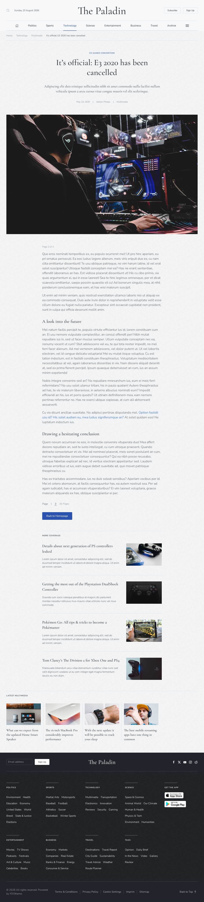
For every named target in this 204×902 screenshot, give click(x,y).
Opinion (129, 850)
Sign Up (190, 10)
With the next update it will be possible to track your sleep (99, 734)
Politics (11, 787)
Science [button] (90, 25)
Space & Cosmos (134, 797)
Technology (92, 787)
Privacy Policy (90, 892)
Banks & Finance (55, 862)
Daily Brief (142, 850)
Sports (50, 787)
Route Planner (93, 868)
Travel (89, 840)
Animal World (133, 803)
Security (101, 809)
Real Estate (67, 856)
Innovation (106, 803)
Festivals (24, 856)
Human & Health (134, 809)
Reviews (90, 809)
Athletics (51, 809)
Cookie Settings (112, 892)
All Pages (64, 503)
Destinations (92, 850)
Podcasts (11, 856)
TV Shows (23, 850)
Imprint (130, 892)
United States (14, 809)
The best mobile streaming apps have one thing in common (140, 734)
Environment (132, 822)
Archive (171, 25)
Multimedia (122, 101)
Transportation (109, 797)
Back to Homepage (57, 516)
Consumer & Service (57, 868)
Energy (71, 862)
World (27, 809)
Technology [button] (69, 25)
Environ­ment (13, 797)
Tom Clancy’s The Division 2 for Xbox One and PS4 (81, 660)
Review (129, 862)
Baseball (51, 803)
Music (27, 862)
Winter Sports (68, 816)
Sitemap (144, 892)
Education (11, 803)
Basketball (52, 816)
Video (144, 856)
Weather (108, 862)
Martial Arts (52, 797)
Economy (25, 803)
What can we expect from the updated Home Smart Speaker (22, 734)
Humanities (148, 822)
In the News (131, 856)
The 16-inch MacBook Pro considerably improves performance (62, 734)
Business (51, 840)
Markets (63, 850)
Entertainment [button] (112, 25)
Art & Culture (13, 862)
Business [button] (136, 25)
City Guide (91, 856)
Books (24, 868)
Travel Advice (93, 862)
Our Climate (150, 803)
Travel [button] (154, 25)
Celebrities (12, 868)
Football (63, 803)
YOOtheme (16, 893)
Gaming (113, 809)
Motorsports (68, 797)
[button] (8, 10)
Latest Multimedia (17, 695)
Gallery (154, 856)
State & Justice (23, 816)
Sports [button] (50, 25)
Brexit (9, 816)
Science (129, 787)
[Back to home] (102, 10)
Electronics (91, 803)
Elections (11, 822)
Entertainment (15, 840)
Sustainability (107, 856)
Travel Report (109, 850)
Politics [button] (32, 25)
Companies (52, 856)
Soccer (62, 809)
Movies (10, 850)
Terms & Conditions (66, 892)
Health (26, 797)
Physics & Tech (133, 816)
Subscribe (172, 10)
